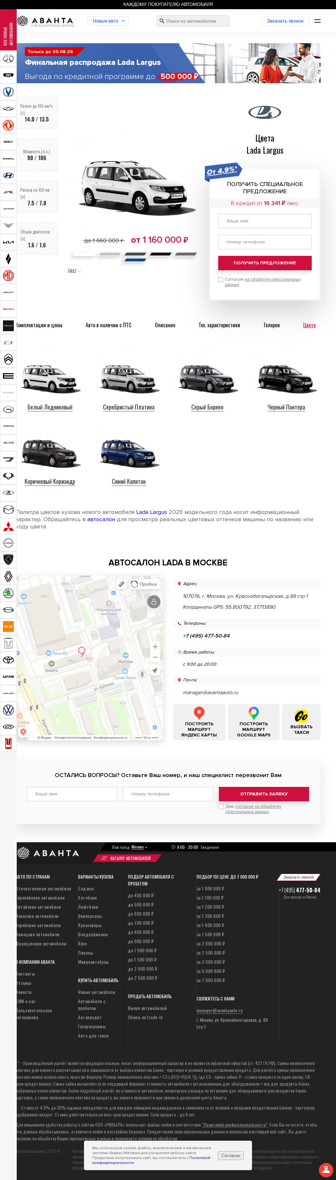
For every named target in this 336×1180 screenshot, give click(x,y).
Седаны (86, 888)
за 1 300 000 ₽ (210, 915)
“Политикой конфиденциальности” (234, 1124)
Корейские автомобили (38, 925)
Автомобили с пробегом (91, 1004)
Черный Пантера (286, 407)
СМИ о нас (25, 1001)
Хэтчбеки (87, 897)
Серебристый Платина (129, 407)
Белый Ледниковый (50, 407)
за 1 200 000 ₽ (210, 906)
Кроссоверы (89, 925)
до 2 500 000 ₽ (143, 977)
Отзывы (23, 982)
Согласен (230, 1155)
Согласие (263, 282)
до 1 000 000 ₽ (142, 950)
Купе (82, 943)
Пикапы (85, 952)
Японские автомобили (37, 915)
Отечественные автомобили (43, 888)
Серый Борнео (207, 407)
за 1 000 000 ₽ (210, 888)
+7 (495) (300, 890)
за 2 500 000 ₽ (211, 952)
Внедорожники (93, 934)
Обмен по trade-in (145, 1017)
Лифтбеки (88, 906)
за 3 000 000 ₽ (211, 961)
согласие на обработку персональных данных (253, 809)
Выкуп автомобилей (147, 1007)
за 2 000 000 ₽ (211, 943)
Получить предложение (265, 263)
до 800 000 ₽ (141, 931)
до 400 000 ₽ (141, 895)
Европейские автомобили (40, 897)
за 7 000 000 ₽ (211, 980)
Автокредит (90, 1017)
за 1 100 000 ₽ (210, 897)
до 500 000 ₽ (141, 904)
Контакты (25, 973)
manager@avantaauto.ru (210, 692)
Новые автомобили (96, 991)
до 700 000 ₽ (141, 922)
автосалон (101, 519)
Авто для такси (93, 1035)
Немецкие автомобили (37, 934)
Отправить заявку (264, 794)
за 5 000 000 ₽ (211, 970)
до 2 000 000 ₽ (143, 968)
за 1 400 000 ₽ (210, 925)
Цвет (72, 269)
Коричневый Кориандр (50, 481)
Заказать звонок (285, 21)
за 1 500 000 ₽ (210, 934)
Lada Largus (151, 512)
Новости (23, 991)
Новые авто (105, 21)
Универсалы (90, 915)
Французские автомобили (40, 943)
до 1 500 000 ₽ (142, 959)
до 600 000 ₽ (141, 913)
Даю (253, 809)
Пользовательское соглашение (33, 1013)
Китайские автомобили (38, 906)
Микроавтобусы (93, 961)
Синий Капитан (129, 481)
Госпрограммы (92, 1026)
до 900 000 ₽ (141, 941)
